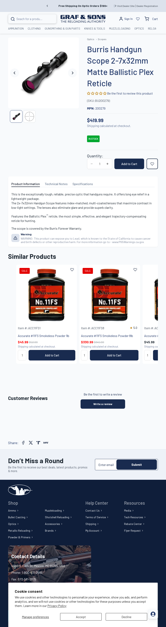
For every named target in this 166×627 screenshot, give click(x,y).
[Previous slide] (47, 5)
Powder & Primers (19, 537)
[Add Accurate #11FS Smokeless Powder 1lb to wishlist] (72, 269)
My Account (92, 530)
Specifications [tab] (82, 184)
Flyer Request (132, 530)
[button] (97, 93)
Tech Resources (133, 517)
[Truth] (38, 442)
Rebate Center (133, 524)
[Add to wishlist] (152, 164)
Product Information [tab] (25, 184)
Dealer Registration (147, 5)
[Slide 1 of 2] (16, 116)
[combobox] (27, 18)
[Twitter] (30, 442)
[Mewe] (45, 442)
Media (127, 510)
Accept (81, 617)
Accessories (52, 524)
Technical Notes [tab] (56, 184)
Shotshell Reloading (57, 517)
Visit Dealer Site (126, 5)
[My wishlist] (137, 18)
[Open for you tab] (153, 614)
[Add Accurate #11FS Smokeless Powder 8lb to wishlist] (135, 269)
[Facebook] (23, 442)
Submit (136, 464)
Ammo (12, 510)
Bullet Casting (16, 517)
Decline (126, 617)
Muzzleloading (53, 510)
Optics (12, 524)
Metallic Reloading (19, 530)
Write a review (102, 404)
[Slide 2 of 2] (29, 116)
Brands (49, 530)
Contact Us (92, 510)
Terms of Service (95, 517)
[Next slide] (115, 5)
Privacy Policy (56, 606)
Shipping (90, 524)
